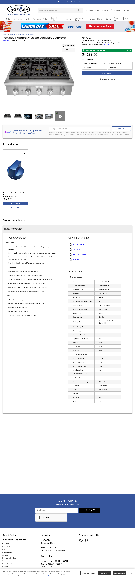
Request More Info (108, 79)
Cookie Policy (52, 576)
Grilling (45, 19)
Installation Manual (80, 254)
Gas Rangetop (30, 34)
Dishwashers (36, 19)
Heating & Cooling (53, 19)
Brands (92, 19)
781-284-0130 (51, 547)
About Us (116, 19)
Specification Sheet (80, 244)
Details (128, 50)
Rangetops (21, 34)
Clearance (67, 19)
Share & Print (69, 45)
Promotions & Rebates (78, 19)
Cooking (8, 19)
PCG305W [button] (21, 40)
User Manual (77, 249)
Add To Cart (107, 73)
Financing (100, 19)
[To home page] (19, 10)
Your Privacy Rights (88, 573)
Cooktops (12, 34)
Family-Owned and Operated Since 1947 (67, 2)
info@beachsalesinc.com (55, 550)
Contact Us (125, 19)
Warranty (76, 259)
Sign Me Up (89, 510)
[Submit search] (78, 10)
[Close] (131, 573)
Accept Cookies (119, 573)
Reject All (104, 573)
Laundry (27, 19)
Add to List (69, 50)
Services (108, 19)
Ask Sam (121, 128)
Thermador (6, 40)
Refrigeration (18, 19)
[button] (86, 10)
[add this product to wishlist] (24, 153)
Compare (17, 207)
